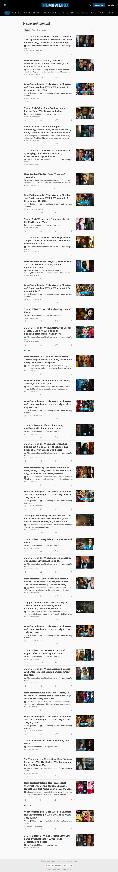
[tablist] (35, 30)
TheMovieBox (38, 51)
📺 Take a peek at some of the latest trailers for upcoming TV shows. (48, 47)
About (110, 13)
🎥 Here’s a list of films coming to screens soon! (43, 114)
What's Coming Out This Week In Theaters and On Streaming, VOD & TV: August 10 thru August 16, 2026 (47, 197)
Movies (84, 13)
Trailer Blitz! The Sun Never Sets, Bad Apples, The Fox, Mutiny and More (44, 652)
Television (93, 13)
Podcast (66, 13)
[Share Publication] (89, 5)
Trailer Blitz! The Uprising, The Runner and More (48, 541)
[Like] (25, 188)
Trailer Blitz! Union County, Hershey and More (46, 742)
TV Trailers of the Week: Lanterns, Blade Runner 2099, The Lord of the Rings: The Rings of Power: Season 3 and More (46, 446)
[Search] (84, 5)
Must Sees (75, 13)
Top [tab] (33, 30)
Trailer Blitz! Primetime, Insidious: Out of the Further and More (46, 220)
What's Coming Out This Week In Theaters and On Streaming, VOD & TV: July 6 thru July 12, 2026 (47, 719)
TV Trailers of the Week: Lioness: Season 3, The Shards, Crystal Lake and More (47, 559)
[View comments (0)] (41, 53)
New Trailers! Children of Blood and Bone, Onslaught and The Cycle (47, 382)
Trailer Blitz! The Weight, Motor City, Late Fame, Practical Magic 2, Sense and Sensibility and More (47, 838)
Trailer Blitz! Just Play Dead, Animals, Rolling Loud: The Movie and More (45, 109)
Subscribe (99, 5)
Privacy (58, 861)
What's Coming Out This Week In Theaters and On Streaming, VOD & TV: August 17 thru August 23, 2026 (47, 87)
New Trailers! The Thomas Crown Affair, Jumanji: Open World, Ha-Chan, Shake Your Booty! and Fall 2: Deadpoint (48, 359)
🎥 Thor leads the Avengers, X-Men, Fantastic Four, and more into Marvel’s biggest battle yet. (48, 525)
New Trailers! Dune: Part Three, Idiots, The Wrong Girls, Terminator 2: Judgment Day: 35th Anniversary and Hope (47, 695)
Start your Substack (54, 865)
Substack (50, 869)
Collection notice (71, 861)
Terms (63, 861)
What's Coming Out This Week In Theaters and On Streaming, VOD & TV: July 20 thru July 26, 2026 (47, 494)
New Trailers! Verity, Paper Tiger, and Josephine (44, 176)
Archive (103, 13)
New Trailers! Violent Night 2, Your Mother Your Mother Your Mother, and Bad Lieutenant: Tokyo (48, 264)
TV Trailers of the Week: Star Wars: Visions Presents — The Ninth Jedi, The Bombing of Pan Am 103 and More (48, 762)
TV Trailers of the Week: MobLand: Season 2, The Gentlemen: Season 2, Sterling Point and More (47, 671)
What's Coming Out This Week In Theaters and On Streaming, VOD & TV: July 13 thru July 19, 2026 (47, 629)
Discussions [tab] (41, 30)
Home (7, 13)
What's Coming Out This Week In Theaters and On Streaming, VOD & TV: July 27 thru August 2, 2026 (47, 404)
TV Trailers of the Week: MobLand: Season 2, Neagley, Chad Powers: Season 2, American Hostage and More (47, 153)
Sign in (111, 5)
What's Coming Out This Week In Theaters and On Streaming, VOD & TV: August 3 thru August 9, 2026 (48, 288)
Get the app (68, 865)
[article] (59, 45)
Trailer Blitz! (16, 13)
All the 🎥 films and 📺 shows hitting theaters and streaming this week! (48, 94)
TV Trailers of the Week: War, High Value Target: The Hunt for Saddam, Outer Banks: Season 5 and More (47, 240)
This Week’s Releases (52, 13)
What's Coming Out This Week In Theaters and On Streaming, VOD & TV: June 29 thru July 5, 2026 (47, 814)
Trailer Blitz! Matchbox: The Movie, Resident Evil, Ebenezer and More (43, 427)
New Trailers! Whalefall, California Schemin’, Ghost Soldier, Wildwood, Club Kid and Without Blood (46, 63)
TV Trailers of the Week (32, 13)
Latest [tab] (27, 30)
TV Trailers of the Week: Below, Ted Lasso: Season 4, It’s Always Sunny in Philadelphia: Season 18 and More (47, 330)
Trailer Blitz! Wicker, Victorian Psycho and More (47, 311)
